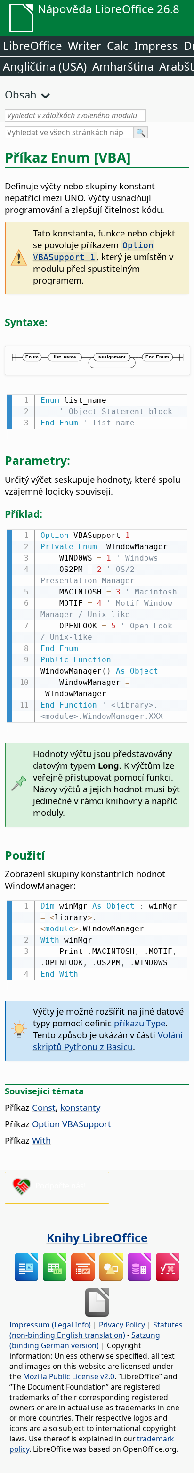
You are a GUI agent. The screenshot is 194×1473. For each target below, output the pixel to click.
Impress (156, 45)
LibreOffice (32, 45)
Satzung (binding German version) (84, 1340)
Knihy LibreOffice (97, 1237)
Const (44, 1107)
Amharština (123, 66)
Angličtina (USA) (45, 66)
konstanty (80, 1107)
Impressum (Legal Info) (50, 1324)
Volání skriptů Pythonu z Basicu (108, 1040)
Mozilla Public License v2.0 (68, 1376)
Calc (118, 45)
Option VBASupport (71, 1124)
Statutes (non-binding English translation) (96, 1329)
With (41, 1140)
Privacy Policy (122, 1324)
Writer (84, 45)
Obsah (21, 94)
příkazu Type (139, 1023)
